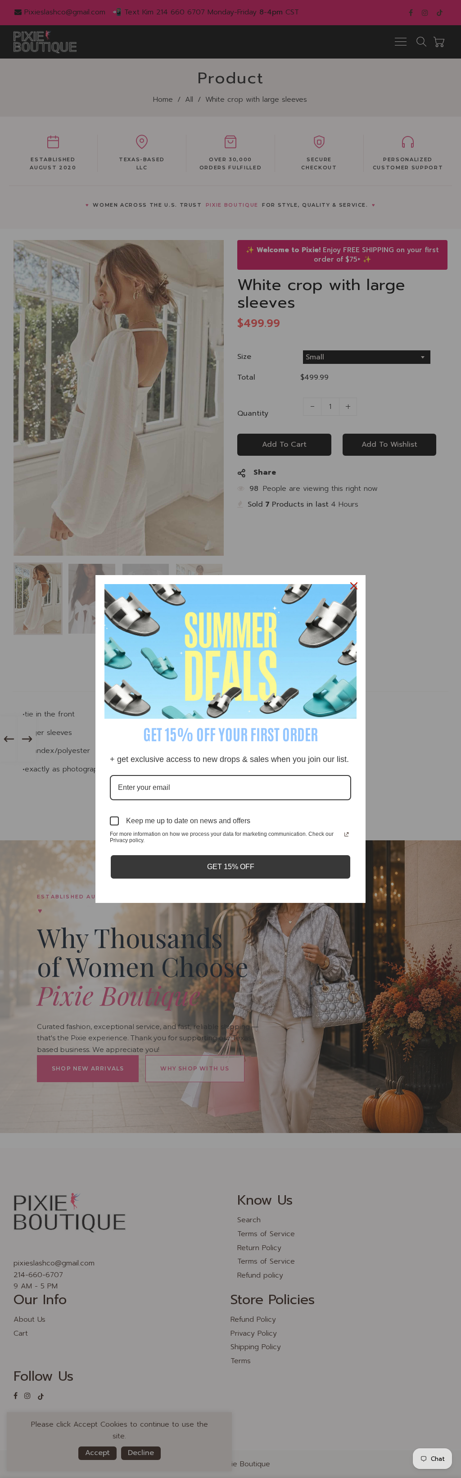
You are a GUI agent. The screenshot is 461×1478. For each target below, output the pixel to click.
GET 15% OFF (230, 866)
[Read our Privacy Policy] (346, 835)
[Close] (355, 586)
